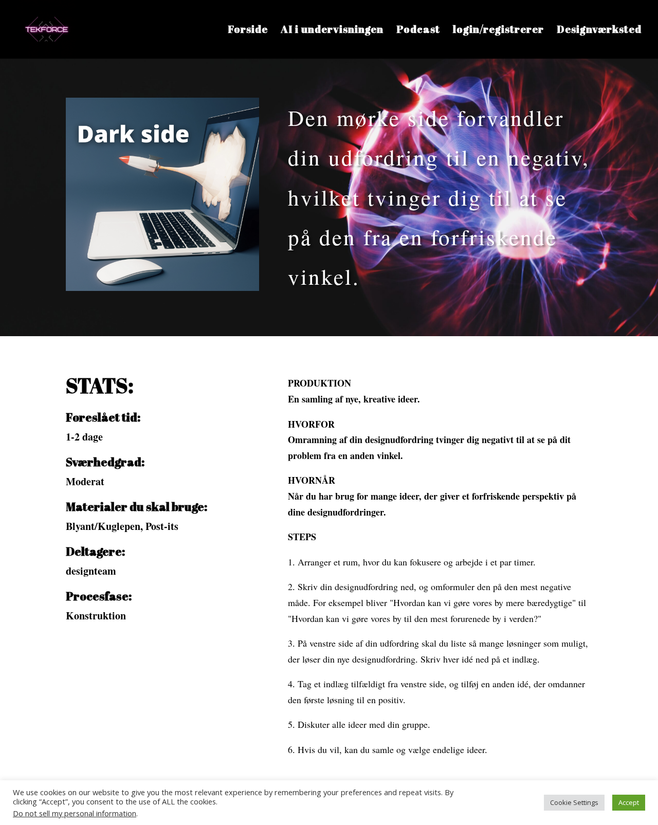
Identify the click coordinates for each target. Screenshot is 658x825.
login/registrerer (498, 31)
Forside (248, 31)
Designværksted (599, 31)
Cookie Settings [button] (574, 802)
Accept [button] (628, 802)
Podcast (418, 31)
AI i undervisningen (332, 31)
